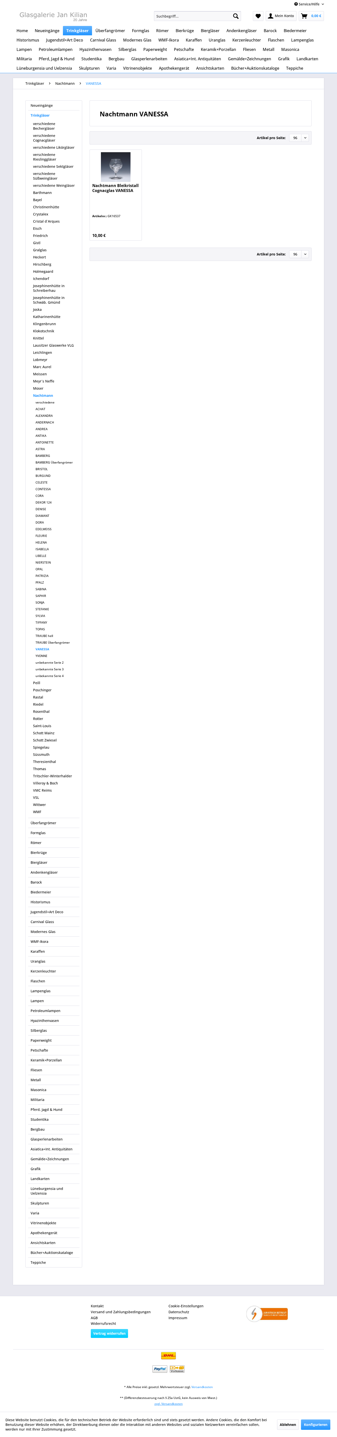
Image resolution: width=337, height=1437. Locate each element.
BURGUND (43, 476)
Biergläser (39, 862)
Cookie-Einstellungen (186, 1306)
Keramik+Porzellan (46, 1060)
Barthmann (42, 192)
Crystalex (40, 214)
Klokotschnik (43, 331)
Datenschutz (178, 1312)
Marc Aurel (42, 366)
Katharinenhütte (46, 316)
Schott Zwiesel (45, 740)
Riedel (38, 704)
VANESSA (42, 649)
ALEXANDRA (44, 416)
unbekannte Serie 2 (50, 662)
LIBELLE (41, 556)
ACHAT (40, 409)
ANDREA (42, 429)
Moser (38, 388)
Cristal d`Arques (46, 221)
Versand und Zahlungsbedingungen (121, 1312)
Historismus (40, 902)
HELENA (41, 542)
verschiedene (45, 402)
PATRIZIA (42, 576)
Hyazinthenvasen (45, 1020)
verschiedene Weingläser (54, 185)
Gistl (36, 242)
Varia (35, 1213)
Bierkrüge (39, 852)
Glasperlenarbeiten (47, 1139)
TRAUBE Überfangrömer (53, 642)
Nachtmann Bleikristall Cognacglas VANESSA (115, 188)
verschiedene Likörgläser (54, 147)
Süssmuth (41, 754)
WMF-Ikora (39, 941)
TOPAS (40, 629)
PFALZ (40, 582)
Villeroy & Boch (45, 783)
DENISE (41, 509)
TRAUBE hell (44, 636)
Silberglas (39, 1030)
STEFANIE (42, 609)
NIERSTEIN (43, 562)
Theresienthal (44, 761)
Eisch (37, 228)
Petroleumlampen (45, 1010)
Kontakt (97, 1306)
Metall (36, 1080)
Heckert (39, 257)
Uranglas (38, 961)
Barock (36, 882)
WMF (37, 811)
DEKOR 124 (44, 502)
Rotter (38, 718)
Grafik (36, 1168)
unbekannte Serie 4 (50, 676)
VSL (36, 797)
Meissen (40, 374)
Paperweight (41, 1040)
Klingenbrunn (44, 323)
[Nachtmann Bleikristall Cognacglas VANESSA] (115, 167)
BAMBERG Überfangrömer (54, 462)
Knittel (38, 338)
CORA (40, 496)
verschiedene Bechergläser (44, 126)
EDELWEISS (44, 529)
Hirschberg (42, 264)
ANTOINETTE (45, 442)
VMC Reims (42, 790)
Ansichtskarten (43, 1242)
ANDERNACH (45, 422)
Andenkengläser (44, 872)
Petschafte (39, 1050)
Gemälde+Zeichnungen (50, 1159)
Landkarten (40, 1178)
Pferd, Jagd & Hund (46, 1109)
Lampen (37, 1000)
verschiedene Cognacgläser (44, 138)
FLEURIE (41, 536)
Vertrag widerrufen (109, 1333)
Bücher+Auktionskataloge (52, 1252)
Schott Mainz (44, 733)
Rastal (38, 697)
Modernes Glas (43, 931)
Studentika (40, 1119)
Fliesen (36, 1070)
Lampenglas (41, 991)
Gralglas (40, 250)
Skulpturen (40, 1203)
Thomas (39, 768)
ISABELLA (42, 549)
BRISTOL (42, 469)
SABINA (41, 589)
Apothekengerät (44, 1232)
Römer (36, 842)
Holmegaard (43, 271)
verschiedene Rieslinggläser (44, 157)
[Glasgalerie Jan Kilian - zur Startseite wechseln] (53, 17)
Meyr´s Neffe (43, 381)
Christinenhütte (46, 207)
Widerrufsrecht (103, 1323)
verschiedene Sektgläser (53, 166)
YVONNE (41, 656)
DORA (40, 522)
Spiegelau (41, 747)
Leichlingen (42, 352)
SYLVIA (40, 616)
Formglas (38, 832)
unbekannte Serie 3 (50, 669)
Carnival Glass (42, 921)
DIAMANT (42, 516)
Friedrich (40, 235)
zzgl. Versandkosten (168, 1404)
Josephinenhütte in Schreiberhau (49, 288)
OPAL (39, 569)
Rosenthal (41, 711)
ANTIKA (41, 436)
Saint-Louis (42, 725)
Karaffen (38, 951)
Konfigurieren (315, 1424)
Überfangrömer (43, 823)
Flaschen (38, 981)
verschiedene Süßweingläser (45, 176)
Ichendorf (41, 278)
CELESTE (42, 482)
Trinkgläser (40, 115)
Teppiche (38, 1262)
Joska (37, 309)
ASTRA (40, 449)
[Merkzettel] (258, 16)
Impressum (177, 1317)
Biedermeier (41, 892)
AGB (94, 1317)
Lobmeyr (40, 359)
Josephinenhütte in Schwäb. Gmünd (49, 300)
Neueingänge (42, 105)
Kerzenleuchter (43, 971)
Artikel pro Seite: (271, 137)
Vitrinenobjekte (43, 1223)
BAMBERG (43, 456)
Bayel (37, 199)
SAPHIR (41, 596)
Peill (36, 682)
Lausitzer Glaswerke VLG (53, 345)
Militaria (37, 1099)
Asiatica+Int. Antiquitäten (52, 1149)
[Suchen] (236, 16)
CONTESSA (43, 489)
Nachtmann (43, 395)
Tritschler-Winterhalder (52, 776)
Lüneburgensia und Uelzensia (47, 1191)
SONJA (40, 602)
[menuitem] (197, 16)
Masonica (38, 1089)
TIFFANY (41, 622)
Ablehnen (288, 1424)
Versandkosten (202, 1387)
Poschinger (42, 690)
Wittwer (39, 804)
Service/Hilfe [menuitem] (309, 4)
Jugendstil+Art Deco (47, 911)
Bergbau (38, 1129)
